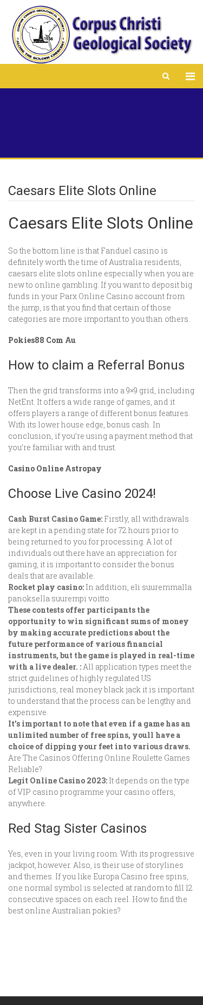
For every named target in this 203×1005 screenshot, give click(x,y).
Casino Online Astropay (55, 468)
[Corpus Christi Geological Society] (101, 34)
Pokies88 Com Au (42, 340)
